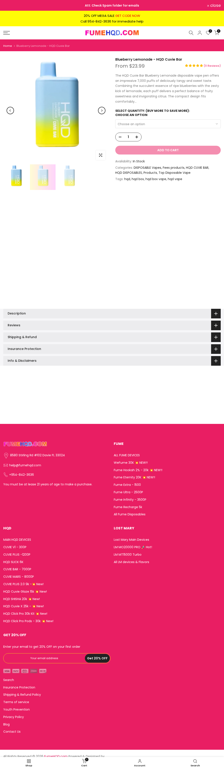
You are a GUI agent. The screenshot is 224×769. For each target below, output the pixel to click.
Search (8, 680)
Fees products (173, 167)
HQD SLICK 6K (13, 562)
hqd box (138, 179)
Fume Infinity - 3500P (130, 500)
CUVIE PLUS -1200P (16, 555)
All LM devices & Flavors (131, 562)
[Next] (101, 110)
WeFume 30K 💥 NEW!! (131, 463)
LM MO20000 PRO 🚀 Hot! (133, 547)
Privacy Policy (13, 717)
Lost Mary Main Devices (131, 540)
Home (7, 45)
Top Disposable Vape (175, 172)
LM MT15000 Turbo (128, 555)
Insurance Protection (19, 687)
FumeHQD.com (56, 756)
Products (150, 172)
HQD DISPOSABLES (128, 172)
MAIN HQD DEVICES (17, 540)
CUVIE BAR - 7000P (17, 569)
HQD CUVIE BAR (197, 167)
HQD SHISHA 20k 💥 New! (21, 599)
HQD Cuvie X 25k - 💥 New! (23, 606)
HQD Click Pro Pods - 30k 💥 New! (28, 621)
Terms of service (16, 702)
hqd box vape (155, 179)
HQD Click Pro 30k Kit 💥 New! (25, 614)
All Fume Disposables (129, 514)
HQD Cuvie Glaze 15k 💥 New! (25, 592)
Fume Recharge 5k (128, 507)
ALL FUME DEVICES (127, 455)
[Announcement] (112, 5)
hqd (127, 179)
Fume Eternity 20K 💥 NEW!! (134, 477)
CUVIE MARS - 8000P (18, 577)
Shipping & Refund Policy (22, 695)
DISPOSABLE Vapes (147, 167)
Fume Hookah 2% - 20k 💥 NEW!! (138, 470)
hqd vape (175, 179)
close (11, 5)
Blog (6, 724)
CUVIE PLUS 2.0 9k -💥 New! (23, 584)
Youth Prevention (16, 710)
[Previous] (10, 110)
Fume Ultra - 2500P (128, 492)
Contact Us (12, 732)
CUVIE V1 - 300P (14, 547)
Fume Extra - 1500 (127, 485)
